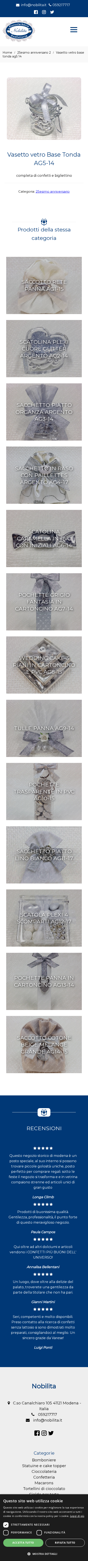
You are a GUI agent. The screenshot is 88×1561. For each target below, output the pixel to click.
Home (7, 52)
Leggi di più (77, 1516)
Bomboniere (44, 1460)
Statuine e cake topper (44, 1466)
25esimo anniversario (53, 191)
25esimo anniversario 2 (34, 52)
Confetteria (44, 1477)
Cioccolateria (44, 1471)
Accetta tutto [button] (23, 1542)
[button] (44, 1553)
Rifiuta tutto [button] (65, 1542)
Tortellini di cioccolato (44, 1488)
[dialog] (44, 1527)
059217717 (61, 5)
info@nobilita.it (34, 5)
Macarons (44, 1483)
